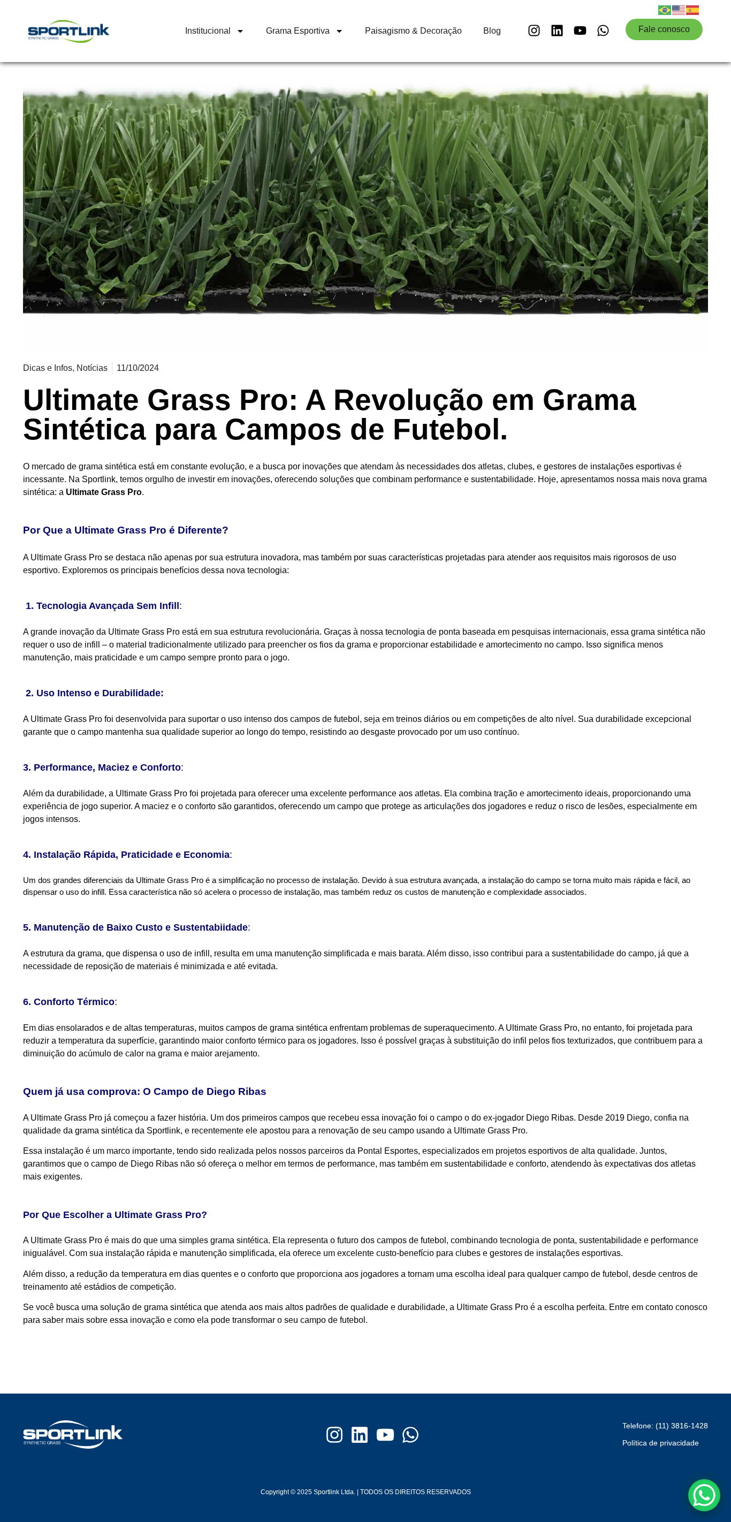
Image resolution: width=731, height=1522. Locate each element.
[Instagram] (533, 30)
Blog (492, 30)
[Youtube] (580, 30)
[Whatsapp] (603, 30)
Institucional (208, 30)
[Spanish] (693, 9)
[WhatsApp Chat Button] (704, 1495)
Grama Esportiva (298, 30)
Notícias (92, 367)
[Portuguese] (665, 9)
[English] (679, 9)
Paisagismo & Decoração (413, 30)
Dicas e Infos (47, 367)
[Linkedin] (556, 30)
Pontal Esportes (387, 1150)
